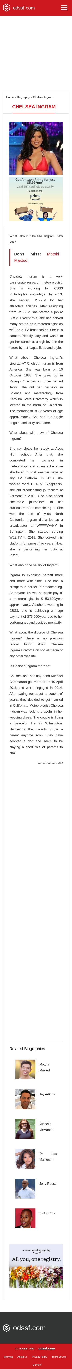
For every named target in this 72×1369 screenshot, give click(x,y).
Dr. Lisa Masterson (48, 1156)
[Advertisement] (36, 53)
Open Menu (64, 7)
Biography (23, 97)
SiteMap (8, 1357)
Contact (37, 1364)
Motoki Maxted (44, 1067)
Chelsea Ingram (43, 97)
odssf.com (46, 1348)
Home (10, 97)
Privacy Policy (39, 1357)
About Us (22, 1357)
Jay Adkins (47, 1094)
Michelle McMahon (46, 1127)
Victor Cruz (47, 1213)
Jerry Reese (48, 1183)
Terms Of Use (59, 1357)
